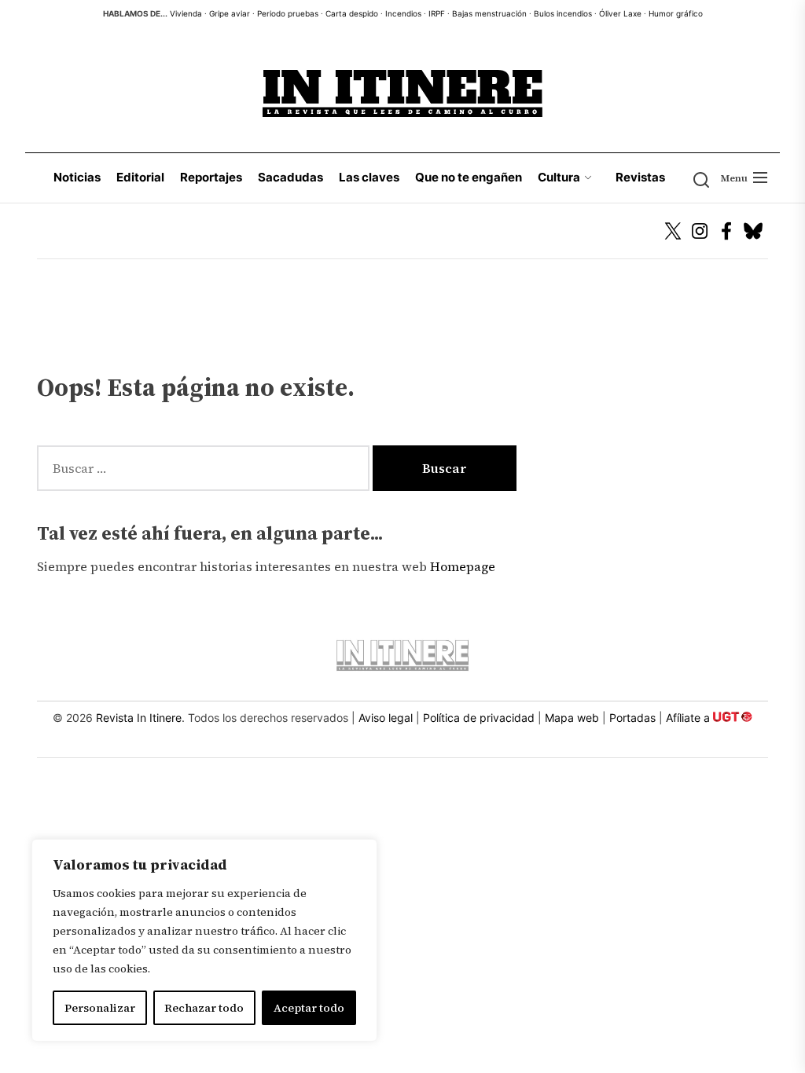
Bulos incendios (563, 13)
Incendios (403, 13)
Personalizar (99, 1008)
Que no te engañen (468, 177)
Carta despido (351, 13)
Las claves (369, 177)
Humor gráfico (676, 13)
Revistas (640, 177)
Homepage (462, 566)
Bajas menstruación (489, 13)
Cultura (559, 177)
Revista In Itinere (139, 717)
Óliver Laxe (620, 13)
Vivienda (186, 13)
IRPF (436, 13)
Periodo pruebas (287, 13)
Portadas (632, 717)
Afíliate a (689, 717)
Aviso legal (385, 717)
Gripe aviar (229, 13)
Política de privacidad (479, 717)
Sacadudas (290, 177)
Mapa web (572, 717)
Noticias (77, 177)
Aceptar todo (309, 1008)
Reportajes (211, 177)
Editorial (140, 177)
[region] (204, 940)
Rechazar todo (204, 1008)
